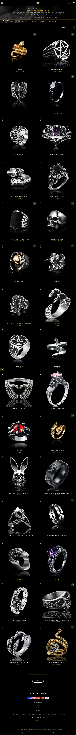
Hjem (30, 9)
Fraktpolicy (53, 714)
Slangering (19, 69)
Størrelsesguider (38, 702)
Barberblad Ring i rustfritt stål (57, 535)
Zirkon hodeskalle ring (57, 196)
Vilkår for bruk (61, 714)
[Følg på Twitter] (35, 717)
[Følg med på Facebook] (32, 717)
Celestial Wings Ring (19, 112)
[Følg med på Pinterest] (40, 717)
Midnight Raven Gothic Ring (19, 578)
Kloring (57, 324)
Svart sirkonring (57, 112)
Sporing (38, 705)
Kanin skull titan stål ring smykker (19, 493)
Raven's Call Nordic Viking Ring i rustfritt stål (19, 535)
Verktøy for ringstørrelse (39, 21)
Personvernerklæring (37, 714)
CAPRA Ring (57, 281)
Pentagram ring (19, 154)
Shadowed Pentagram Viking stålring (57, 620)
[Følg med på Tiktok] (43, 717)
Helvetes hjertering (19, 408)
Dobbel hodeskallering (57, 451)
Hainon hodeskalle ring (57, 408)
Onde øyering (19, 451)
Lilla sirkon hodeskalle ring (57, 578)
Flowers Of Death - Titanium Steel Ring (19, 324)
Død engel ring (19, 281)
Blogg (38, 710)
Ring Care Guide (53, 21)
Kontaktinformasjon (16, 714)
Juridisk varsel (26, 714)
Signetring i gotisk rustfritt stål (19, 239)
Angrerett (46, 714)
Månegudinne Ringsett (57, 154)
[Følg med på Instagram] (38, 717)
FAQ (38, 707)
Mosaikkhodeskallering (19, 620)
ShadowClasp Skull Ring (19, 196)
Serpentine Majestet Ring (57, 662)
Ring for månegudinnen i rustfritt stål (57, 493)
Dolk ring (57, 366)
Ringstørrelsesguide (24, 21)
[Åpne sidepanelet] (2, 369)
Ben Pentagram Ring (57, 69)
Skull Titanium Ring (57, 239)
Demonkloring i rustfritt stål (19, 662)
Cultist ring (19, 366)
